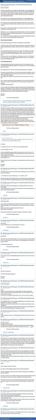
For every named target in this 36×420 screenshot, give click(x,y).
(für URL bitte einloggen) (6, 244)
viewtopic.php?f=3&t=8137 (7, 84)
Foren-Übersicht (5, 418)
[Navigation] (1, 1)
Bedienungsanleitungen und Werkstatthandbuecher (18, 1)
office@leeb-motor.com (12, 52)
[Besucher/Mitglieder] (34, 1)
